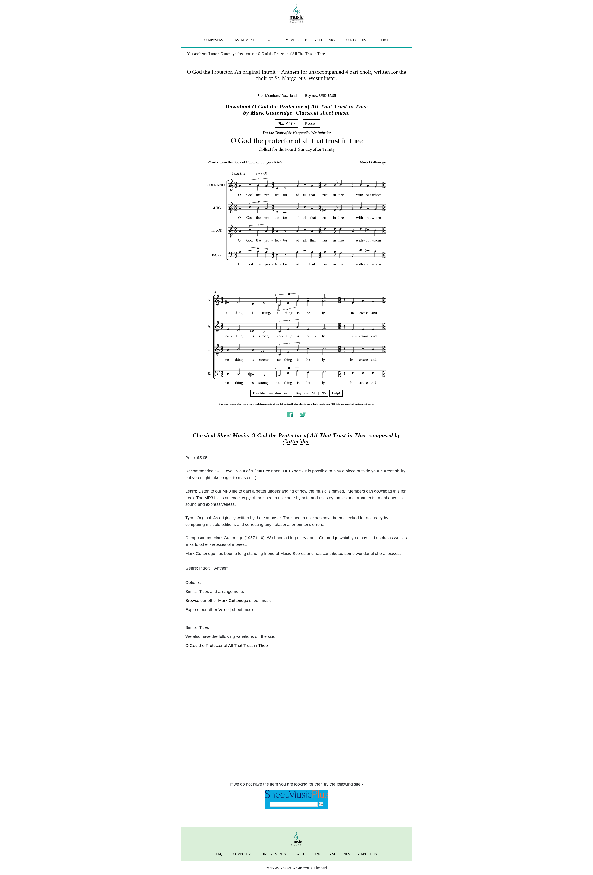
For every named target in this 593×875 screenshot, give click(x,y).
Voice (223, 609)
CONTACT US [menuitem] (356, 40)
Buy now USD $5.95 (320, 96)
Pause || (311, 123)
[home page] (296, 13)
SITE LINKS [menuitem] (326, 40)
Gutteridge (296, 441)
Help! (336, 393)
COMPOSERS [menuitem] (213, 40)
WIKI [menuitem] (271, 40)
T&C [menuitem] (318, 854)
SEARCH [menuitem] (383, 40)
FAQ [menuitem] (219, 854)
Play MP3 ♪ (286, 123)
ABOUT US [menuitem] (369, 854)
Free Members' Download (276, 96)
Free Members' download (271, 393)
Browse (192, 600)
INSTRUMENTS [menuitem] (245, 40)
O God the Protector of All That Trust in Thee (226, 645)
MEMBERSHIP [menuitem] (296, 40)
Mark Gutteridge (233, 600)
